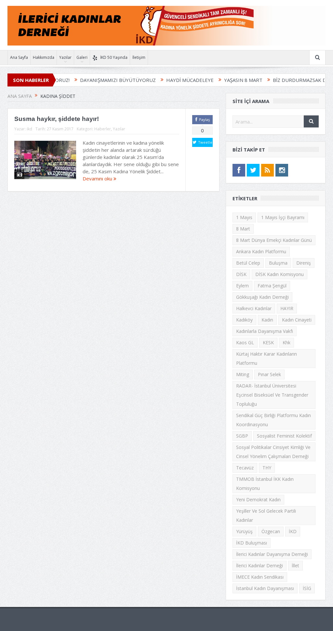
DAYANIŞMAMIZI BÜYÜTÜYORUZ (101, 80)
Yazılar (65, 57)
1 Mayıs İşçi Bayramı (282, 217)
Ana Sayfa (19, 57)
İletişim (138, 57)
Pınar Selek (269, 374)
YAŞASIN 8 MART (226, 80)
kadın (267, 320)
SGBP (242, 436)
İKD (293, 531)
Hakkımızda (43, 57)
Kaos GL (245, 342)
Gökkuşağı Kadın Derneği (262, 297)
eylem (242, 286)
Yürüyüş (244, 531)
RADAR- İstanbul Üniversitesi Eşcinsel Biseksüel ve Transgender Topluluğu (272, 395)
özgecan (270, 531)
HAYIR (286, 308)
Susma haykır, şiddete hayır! (56, 118)
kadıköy (244, 320)
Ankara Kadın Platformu (261, 251)
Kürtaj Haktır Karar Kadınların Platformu (266, 358)
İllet (295, 565)
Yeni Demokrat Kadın (258, 499)
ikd (29, 129)
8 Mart (243, 229)
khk (286, 342)
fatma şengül (272, 286)
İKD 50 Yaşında (113, 57)
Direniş (303, 263)
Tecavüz (245, 468)
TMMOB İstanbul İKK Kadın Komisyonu (265, 483)
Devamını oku (98, 178)
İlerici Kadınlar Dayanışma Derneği (272, 554)
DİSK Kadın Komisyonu (279, 274)
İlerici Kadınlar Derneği (259, 565)
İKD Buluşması (251, 543)
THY (266, 468)
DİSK (241, 274)
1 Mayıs (244, 217)
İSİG (307, 588)
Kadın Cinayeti (297, 320)
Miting (242, 374)
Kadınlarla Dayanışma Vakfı (264, 331)
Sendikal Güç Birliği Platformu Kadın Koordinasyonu (273, 419)
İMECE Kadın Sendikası (260, 577)
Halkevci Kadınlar (254, 308)
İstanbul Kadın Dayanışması (265, 588)
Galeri (81, 57)
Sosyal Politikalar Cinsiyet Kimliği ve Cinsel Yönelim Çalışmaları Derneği (273, 451)
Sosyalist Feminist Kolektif (284, 436)
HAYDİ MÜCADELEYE (173, 80)
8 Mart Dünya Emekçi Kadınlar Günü (274, 240)
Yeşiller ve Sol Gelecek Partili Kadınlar (266, 515)
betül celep (248, 263)
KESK (268, 342)
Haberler (102, 129)
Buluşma (278, 263)
